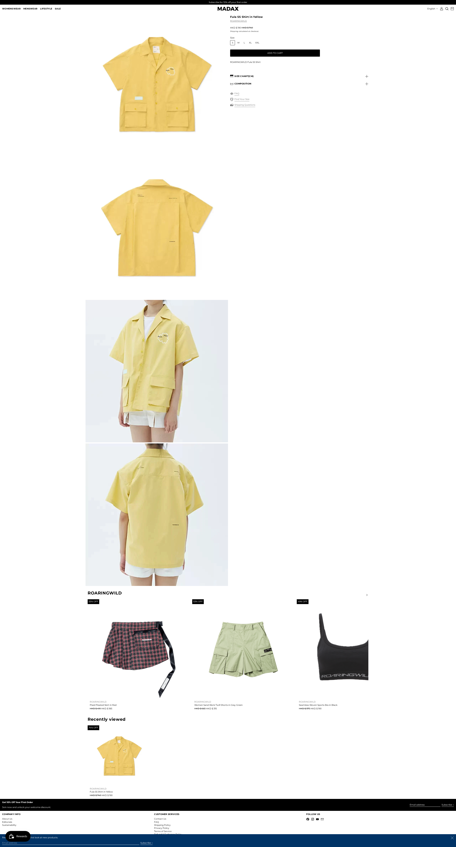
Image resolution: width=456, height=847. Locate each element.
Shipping (234, 31)
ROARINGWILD (238, 21)
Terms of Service (163, 831)
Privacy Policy (161, 828)
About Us (7, 818)
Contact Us (160, 818)
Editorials (7, 822)
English (431, 8)
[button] (447, 9)
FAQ (156, 822)
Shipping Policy (162, 825)
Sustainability (9, 825)
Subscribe (447, 804)
